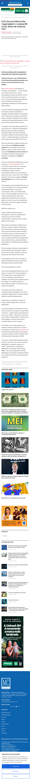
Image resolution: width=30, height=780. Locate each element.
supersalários (22, 329)
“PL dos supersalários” (14, 164)
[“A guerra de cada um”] (15, 380)
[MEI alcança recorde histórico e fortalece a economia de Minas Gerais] (15, 423)
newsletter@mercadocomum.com (9, 701)
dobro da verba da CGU (8, 364)
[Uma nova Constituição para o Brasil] (4, 594)
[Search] (28, 3)
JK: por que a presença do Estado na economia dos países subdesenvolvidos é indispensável (14, 455)
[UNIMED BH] (12, 667)
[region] (15, 766)
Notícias (6, 17)
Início (2, 17)
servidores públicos (9, 88)
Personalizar (16, 771)
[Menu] (2, 3)
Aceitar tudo (16, 766)
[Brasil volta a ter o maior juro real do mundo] (15, 488)
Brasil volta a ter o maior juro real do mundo (13, 498)
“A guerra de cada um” (7, 389)
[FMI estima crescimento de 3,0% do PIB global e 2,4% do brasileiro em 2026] (4, 547)
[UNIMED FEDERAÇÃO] (15, 11)
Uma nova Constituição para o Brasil (16, 592)
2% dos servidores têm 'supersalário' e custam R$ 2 (14, 361)
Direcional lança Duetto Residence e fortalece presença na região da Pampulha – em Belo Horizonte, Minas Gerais (18, 609)
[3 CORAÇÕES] (14, 526)
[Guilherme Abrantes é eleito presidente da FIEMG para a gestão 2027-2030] (15, 466)
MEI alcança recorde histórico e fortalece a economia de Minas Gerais (13, 433)
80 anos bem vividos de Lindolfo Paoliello (18, 564)
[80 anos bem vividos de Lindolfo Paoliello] (4, 566)
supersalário (18, 364)
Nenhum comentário (7, 33)
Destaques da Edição (6, 32)
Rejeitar (16, 776)
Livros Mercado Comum (5, 0)
